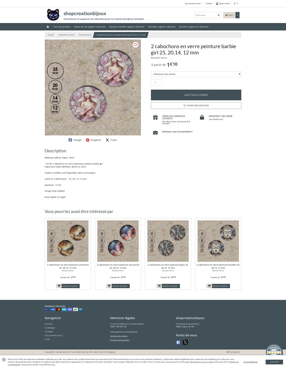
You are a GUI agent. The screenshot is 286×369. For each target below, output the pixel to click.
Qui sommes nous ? (54, 335)
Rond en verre (85, 35)
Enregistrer (95, 140)
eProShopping (109, 352)
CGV (48, 339)
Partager (77, 140)
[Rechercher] (219, 15)
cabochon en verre (66, 35)
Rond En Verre (159, 57)
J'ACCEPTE (274, 362)
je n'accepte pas (250, 362)
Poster (113, 140)
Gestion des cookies (118, 336)
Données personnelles (119, 340)
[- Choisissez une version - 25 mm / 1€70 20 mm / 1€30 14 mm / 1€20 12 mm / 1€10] (196, 74)
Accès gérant (234, 352)
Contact (208, 3)
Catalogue (50, 327)
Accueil (51, 35)
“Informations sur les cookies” (201, 362)
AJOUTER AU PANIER (196, 95)
